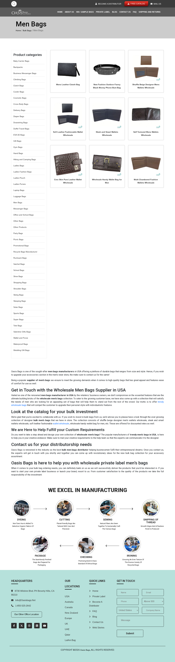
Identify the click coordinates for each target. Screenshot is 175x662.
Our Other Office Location (26, 614)
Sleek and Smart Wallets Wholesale (107, 133)
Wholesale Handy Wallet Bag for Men (107, 181)
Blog (114, 12)
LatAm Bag (70, 640)
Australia (69, 602)
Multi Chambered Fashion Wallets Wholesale (146, 181)
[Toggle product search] (14, 4)
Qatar (67, 635)
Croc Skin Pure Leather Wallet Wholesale (68, 181)
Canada (69, 607)
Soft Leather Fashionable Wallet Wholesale (68, 133)
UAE (67, 629)
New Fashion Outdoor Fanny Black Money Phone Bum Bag (107, 86)
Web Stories (98, 627)
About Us (69, 12)
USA (67, 596)
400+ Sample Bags (85, 12)
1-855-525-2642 (23, 606)
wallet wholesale (61, 423)
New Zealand (71, 613)
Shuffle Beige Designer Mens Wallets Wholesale (145, 86)
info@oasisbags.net (25, 600)
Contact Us (125, 12)
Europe (68, 618)
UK (66, 624)
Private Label (103, 12)
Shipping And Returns (150, 12)
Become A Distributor (95, 604)
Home (60, 12)
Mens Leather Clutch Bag (68, 84)
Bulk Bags (27, 30)
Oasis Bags (85, 650)
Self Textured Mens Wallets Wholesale (145, 133)
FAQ (134, 12)
